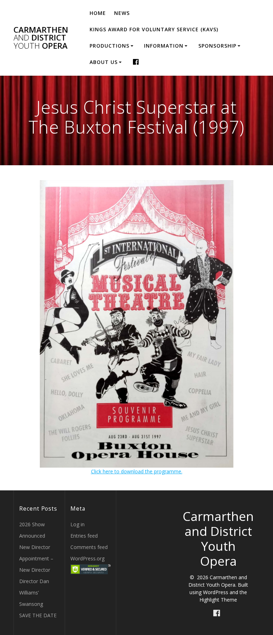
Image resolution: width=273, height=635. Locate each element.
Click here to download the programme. (136, 471)
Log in (77, 524)
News (122, 13)
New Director (34, 547)
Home (98, 13)
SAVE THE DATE (38, 615)
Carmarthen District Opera (41, 38)
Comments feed (89, 547)
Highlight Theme (218, 599)
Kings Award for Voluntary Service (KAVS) (154, 29)
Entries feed (84, 535)
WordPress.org (87, 558)
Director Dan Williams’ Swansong (34, 592)
